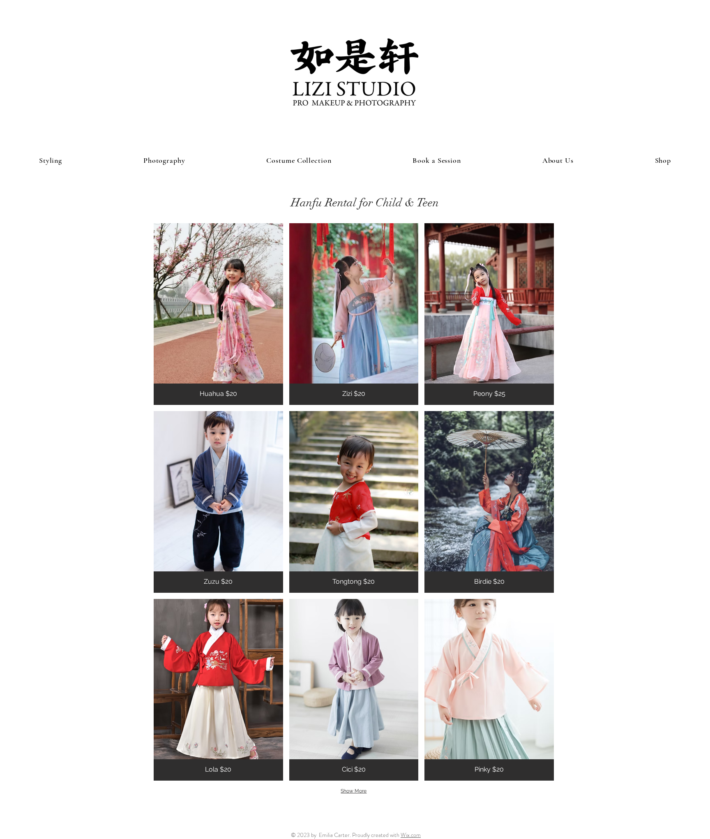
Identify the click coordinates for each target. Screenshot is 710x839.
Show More (354, 791)
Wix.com (411, 835)
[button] (218, 314)
